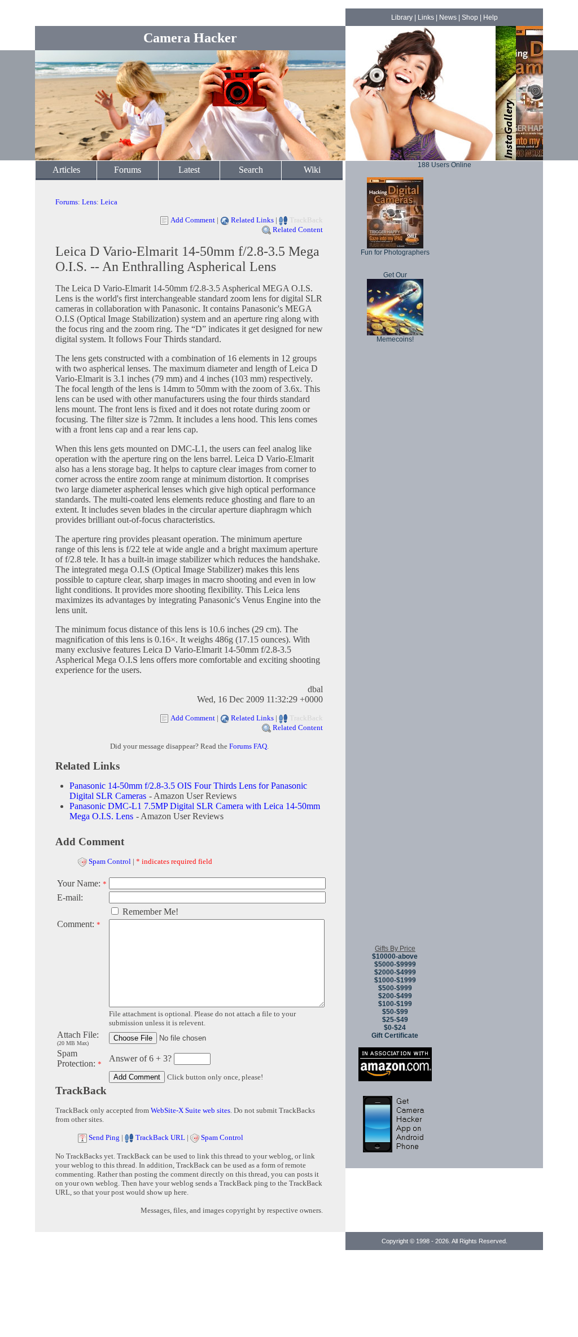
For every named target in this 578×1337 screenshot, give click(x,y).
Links (426, 17)
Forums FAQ (248, 746)
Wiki (312, 169)
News (448, 17)
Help (490, 17)
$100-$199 (395, 1004)
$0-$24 (395, 1028)
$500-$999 (395, 988)
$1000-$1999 (395, 980)
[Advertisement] (395, 767)
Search (251, 169)
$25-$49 (395, 1020)
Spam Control (110, 861)
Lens (89, 202)
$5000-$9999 (395, 964)
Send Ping (104, 1137)
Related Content (298, 229)
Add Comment (192, 220)
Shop (470, 17)
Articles (66, 169)
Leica (108, 202)
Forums (127, 169)
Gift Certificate (394, 1035)
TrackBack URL (160, 1137)
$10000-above (395, 956)
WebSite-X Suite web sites (190, 1110)
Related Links (252, 220)
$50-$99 (395, 1012)
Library (402, 17)
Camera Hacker (190, 37)
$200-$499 (395, 996)
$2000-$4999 (395, 972)
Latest (189, 169)
